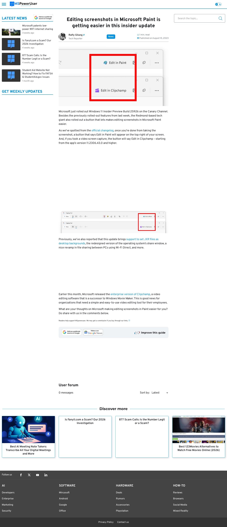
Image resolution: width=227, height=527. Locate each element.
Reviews (177, 492)
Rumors (120, 498)
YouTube (37, 475)
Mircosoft (64, 492)
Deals (119, 492)
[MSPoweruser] (23, 4)
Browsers (178, 498)
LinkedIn (45, 475)
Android (63, 498)
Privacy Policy (106, 522)
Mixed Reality (180, 510)
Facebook (20, 475)
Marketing (7, 504)
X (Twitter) (29, 475)
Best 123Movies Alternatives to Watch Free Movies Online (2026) (198, 448)
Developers (8, 492)
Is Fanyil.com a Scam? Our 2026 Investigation (85, 421)
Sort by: (145, 393)
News (111, 36)
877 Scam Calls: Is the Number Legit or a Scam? (142, 421)
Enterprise (8, 498)
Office (62, 510)
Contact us (123, 522)
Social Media (180, 504)
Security (6, 510)
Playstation (122, 510)
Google (63, 504)
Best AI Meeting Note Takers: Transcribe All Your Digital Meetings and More (28, 450)
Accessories (123, 504)
